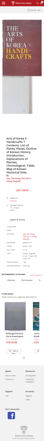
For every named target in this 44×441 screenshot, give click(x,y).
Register (29, 396)
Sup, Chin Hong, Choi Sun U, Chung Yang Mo (18, 179)
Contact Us (9, 379)
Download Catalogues (30, 380)
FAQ (7, 396)
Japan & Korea (17, 219)
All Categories (31, 375)
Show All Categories (36, 275)
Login (28, 399)
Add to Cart (15, 351)
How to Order (10, 375)
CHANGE (13, 201)
